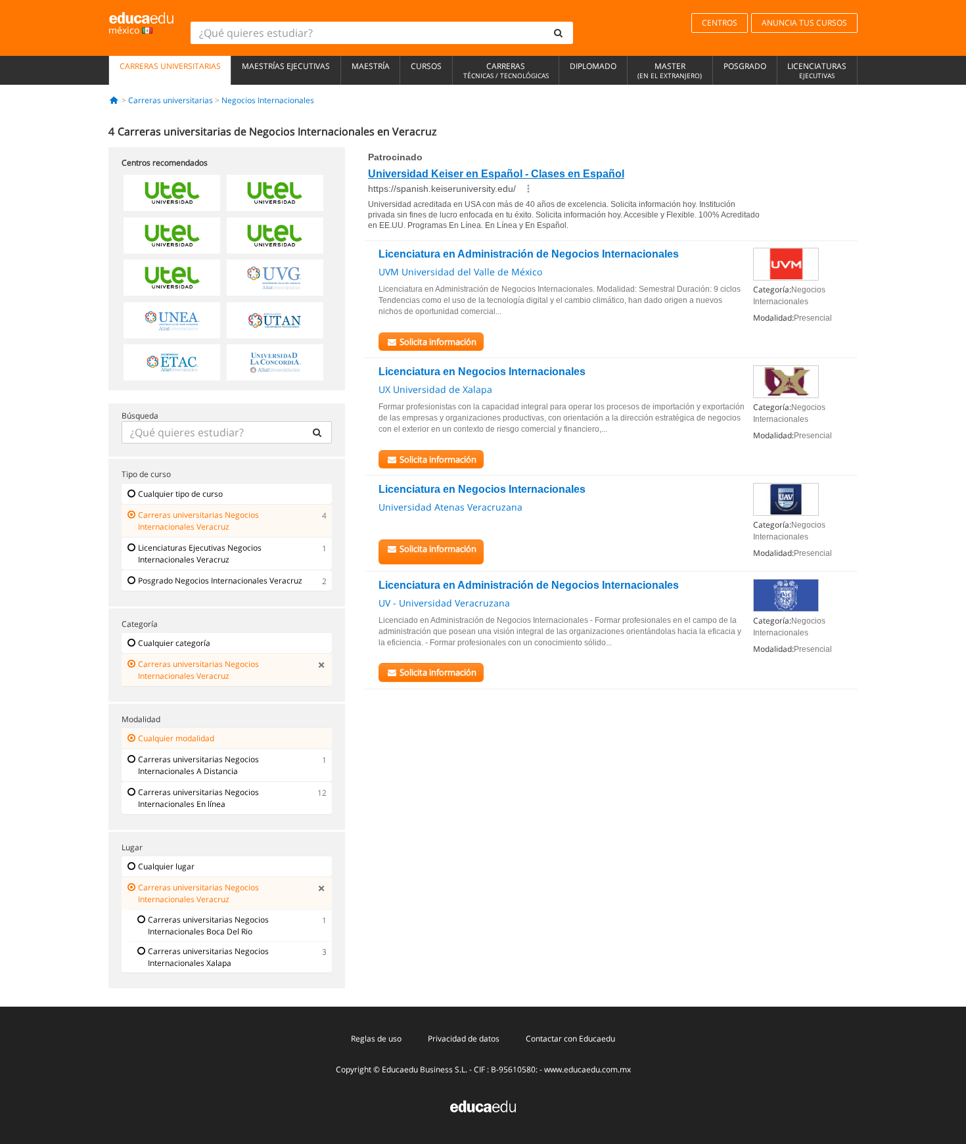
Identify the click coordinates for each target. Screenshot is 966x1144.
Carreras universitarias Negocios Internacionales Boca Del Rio (208, 925)
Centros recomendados (165, 162)
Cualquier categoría (174, 643)
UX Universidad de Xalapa (435, 389)
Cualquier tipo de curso (180, 493)
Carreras (506, 70)
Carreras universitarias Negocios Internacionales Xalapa (208, 957)
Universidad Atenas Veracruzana (450, 507)
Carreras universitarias (170, 66)
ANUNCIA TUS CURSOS (804, 22)
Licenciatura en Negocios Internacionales (482, 371)
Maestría (371, 66)
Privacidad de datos (463, 1038)
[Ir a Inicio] (114, 100)
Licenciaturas (816, 70)
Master (669, 70)
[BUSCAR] (317, 432)
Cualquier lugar (166, 866)
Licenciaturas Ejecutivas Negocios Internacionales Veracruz (200, 553)
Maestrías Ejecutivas (286, 66)
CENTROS (719, 22)
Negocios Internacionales (267, 100)
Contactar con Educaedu (570, 1038)
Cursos (426, 66)
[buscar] (558, 33)
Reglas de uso (376, 1038)
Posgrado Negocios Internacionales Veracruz (220, 580)
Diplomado (593, 66)
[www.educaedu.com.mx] (483, 1105)
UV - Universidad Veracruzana (444, 603)
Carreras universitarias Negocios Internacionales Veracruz (198, 520)
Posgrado (745, 66)
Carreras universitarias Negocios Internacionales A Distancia (198, 765)
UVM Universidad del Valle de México (460, 271)
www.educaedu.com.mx (587, 1069)
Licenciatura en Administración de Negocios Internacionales (529, 254)
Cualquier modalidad (176, 738)
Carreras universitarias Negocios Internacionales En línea (198, 798)
